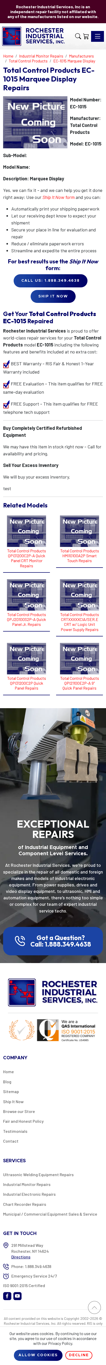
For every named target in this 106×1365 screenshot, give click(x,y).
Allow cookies (38, 1355)
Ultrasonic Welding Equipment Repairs (38, 1174)
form (58, 197)
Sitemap (11, 1091)
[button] (78, 36)
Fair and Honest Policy (23, 1121)
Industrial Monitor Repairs (26, 1184)
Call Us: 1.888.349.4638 (50, 280)
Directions (20, 1256)
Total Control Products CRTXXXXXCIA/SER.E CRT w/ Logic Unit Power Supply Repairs (79, 622)
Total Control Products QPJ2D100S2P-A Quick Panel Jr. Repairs (26, 619)
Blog (7, 1081)
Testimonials (15, 1131)
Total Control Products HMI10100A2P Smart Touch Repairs (79, 555)
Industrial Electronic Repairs (29, 1194)
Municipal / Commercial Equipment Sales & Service (50, 1213)
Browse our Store (19, 1111)
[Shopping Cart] (86, 36)
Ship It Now (13, 1101)
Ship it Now (53, 296)
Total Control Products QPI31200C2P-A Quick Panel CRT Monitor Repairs (26, 558)
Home (8, 1071)
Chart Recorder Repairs (24, 1204)
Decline (79, 1355)
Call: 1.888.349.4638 (60, 944)
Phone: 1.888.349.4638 (31, 1266)
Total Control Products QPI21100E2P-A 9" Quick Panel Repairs (79, 683)
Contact (11, 1140)
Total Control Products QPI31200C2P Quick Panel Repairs (26, 683)
